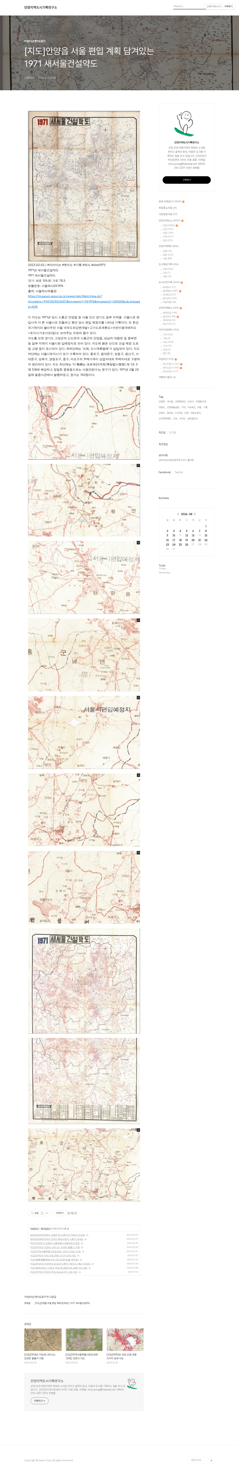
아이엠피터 (196, 1424)
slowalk (195, 1430)
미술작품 (169, 302)
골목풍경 (170, 291)
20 (193, 539)
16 (167, 539)
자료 (168, 342)
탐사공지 (170, 298)
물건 (166, 353)
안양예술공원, (173, 407)
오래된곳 (169, 294)
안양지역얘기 (168, 246)
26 (186, 544)
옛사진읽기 (171, 364)
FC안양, (179, 413)
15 (206, 535)
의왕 (168, 233)
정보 (168, 240)
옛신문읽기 (170, 371)
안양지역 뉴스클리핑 (200, 1448)
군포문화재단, (165, 418)
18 (180, 539)
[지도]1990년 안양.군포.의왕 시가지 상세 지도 (53, 1255)
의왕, (199, 407)
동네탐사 (169, 287)
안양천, (162, 401)
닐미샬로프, (192, 418)
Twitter (178, 472)
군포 (168, 229)
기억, (183, 407)
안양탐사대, (201, 401)
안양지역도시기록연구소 (40, 7)
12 (186, 535)
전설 (166, 349)
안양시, (162, 413)
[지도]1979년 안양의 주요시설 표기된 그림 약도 (53, 1272)
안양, (186, 413)
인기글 (172, 432)
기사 (167, 345)
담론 (168, 254)
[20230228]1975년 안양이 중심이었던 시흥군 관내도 (56, 1239)
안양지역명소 (169, 307)
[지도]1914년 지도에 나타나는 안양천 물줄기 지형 (55, 1247)
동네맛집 (170, 312)
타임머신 (34, 1228)
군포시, (190, 401)
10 (174, 535)
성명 (167, 251)
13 (193, 535)
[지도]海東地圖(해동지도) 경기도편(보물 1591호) (54, 1259)
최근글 (162, 432)
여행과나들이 (167, 377)
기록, (205, 407)
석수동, (170, 401)
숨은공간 (169, 316)
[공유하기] (42, 1213)
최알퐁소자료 (168, 207)
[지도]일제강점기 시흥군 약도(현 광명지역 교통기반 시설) (58, 1267)
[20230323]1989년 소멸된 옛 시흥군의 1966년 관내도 (57, 1235)
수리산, (182, 418)
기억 (168, 334)
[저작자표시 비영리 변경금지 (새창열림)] (72, 1213)
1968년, (191, 407)
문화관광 (169, 320)
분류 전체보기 (170, 201)
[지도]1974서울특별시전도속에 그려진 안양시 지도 (55, 1251)
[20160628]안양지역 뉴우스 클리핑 (176, 460)
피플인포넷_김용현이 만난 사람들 (202, 1439)
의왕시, (162, 407)
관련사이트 (196, 1460)
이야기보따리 (169, 329)
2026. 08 (186, 514)
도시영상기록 (169, 264)
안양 (169, 225)
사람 (167, 258)
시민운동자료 (168, 214)
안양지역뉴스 (169, 220)
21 (199, 539)
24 (174, 544)
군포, (175, 418)
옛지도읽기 (46, 1228)
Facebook (165, 472)
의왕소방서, (195, 413)
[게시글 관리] (46, 1213)
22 (205, 539)
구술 (166, 338)
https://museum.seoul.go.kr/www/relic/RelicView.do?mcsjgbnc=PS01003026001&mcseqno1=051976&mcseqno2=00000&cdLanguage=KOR (84, 301)
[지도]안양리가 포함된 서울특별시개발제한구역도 (55, 1243)
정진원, (170, 413)
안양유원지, (180, 401)
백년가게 (169, 324)
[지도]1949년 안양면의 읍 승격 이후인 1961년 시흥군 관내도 (60, 1263)
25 (180, 544)
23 (167, 544)
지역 (168, 236)
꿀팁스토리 (196, 1454)
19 (186, 539)
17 (174, 539)
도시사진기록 (169, 282)
